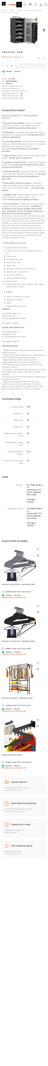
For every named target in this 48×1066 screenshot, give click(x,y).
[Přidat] (11, 66)
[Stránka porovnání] (30, 4)
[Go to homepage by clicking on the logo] (12, 7)
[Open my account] (40, 4)
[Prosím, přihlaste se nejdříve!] (44, 58)
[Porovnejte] (38, 58)
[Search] (24, 4)
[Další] (44, 30)
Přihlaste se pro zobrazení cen (12, 57)
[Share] (35, 4)
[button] (19, 4)
